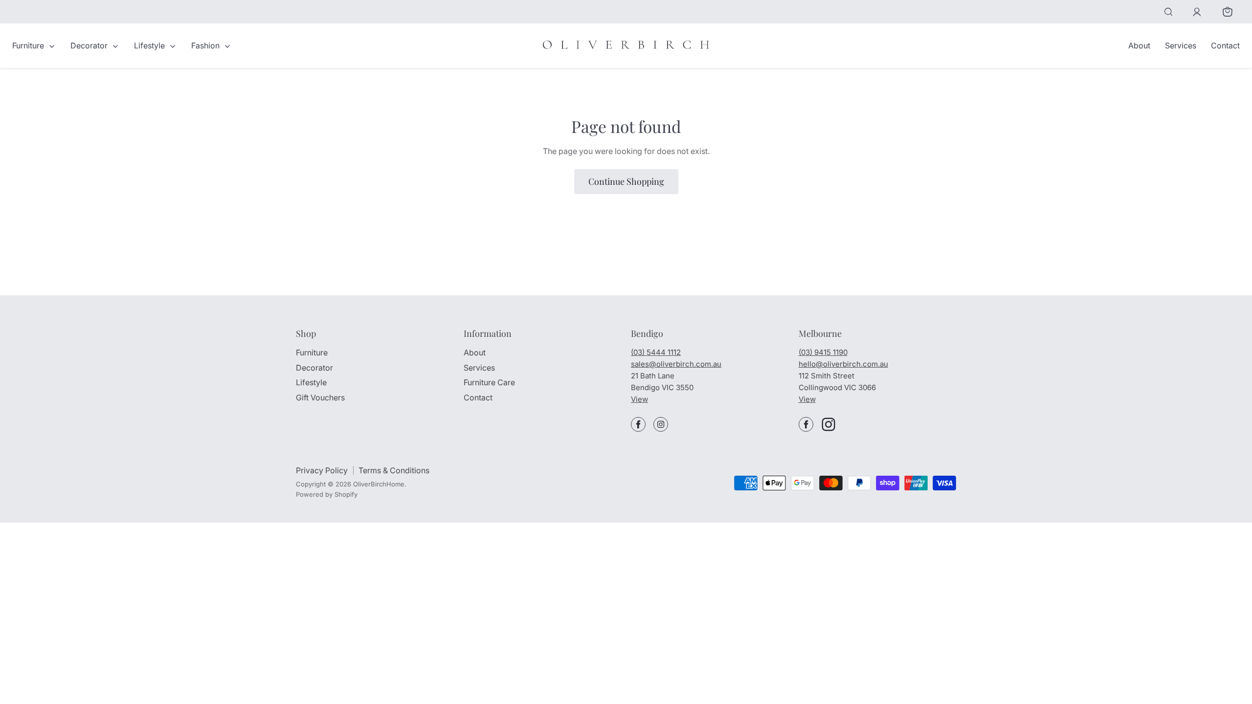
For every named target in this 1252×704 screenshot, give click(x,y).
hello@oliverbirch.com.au (843, 364)
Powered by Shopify (327, 494)
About (1139, 45)
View (639, 399)
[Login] (1197, 12)
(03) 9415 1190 (823, 352)
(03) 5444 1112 (656, 352)
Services (1180, 45)
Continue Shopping (626, 181)
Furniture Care (489, 382)
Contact (1225, 45)
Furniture (29, 45)
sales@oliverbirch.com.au (676, 364)
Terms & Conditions (393, 470)
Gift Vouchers (320, 397)
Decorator (90, 45)
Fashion (206, 45)
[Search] (1168, 12)
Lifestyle (150, 45)
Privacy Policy (322, 470)
